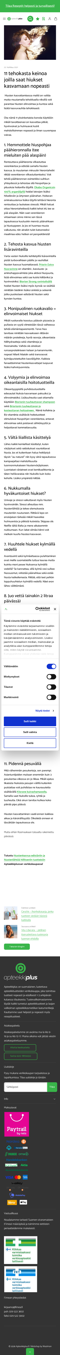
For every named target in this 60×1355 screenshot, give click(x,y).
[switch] (51, 676)
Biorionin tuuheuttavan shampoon (35, 402)
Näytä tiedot (43, 710)
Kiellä (30, 743)
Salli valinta (30, 732)
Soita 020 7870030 (20, 1056)
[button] (4, 19)
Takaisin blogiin (17, 946)
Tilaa (52, 1087)
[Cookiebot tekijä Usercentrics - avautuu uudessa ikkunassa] (37, 609)
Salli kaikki (30, 721)
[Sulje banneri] (55, 609)
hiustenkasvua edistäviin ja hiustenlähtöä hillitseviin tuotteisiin (24, 857)
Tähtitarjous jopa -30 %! (30, 5)
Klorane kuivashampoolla (31, 792)
